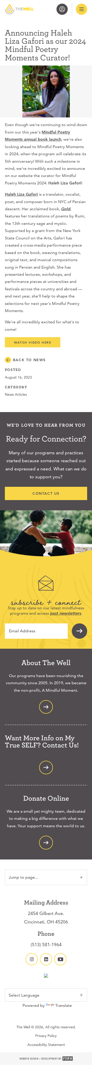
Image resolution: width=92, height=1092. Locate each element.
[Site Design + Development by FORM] (46, 1058)
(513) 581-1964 (46, 944)
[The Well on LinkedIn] (46, 959)
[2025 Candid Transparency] (46, 976)
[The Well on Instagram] (32, 959)
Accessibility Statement (46, 1044)
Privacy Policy (46, 1035)
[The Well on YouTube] (60, 959)
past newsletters (65, 613)
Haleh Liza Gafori (21, 194)
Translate (63, 1005)
